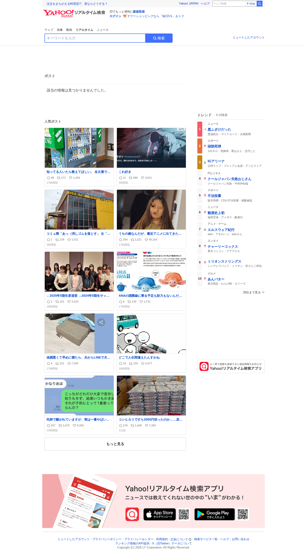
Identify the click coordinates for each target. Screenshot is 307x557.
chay (252, 3)
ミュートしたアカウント (249, 37)
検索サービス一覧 (206, 539)
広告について (179, 539)
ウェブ (48, 29)
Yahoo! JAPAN (188, 3)
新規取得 (139, 11)
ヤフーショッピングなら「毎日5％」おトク (155, 16)
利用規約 (162, 539)
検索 (161, 38)
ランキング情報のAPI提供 (132, 543)
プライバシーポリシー (107, 539)
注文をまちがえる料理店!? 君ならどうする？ (77, 3)
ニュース (103, 29)
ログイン (115, 16)
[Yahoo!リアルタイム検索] (74, 11)
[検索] (260, 4)
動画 (69, 29)
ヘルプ (205, 3)
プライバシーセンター (139, 539)
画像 (60, 29)
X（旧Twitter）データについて (172, 543)
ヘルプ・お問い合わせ (234, 539)
